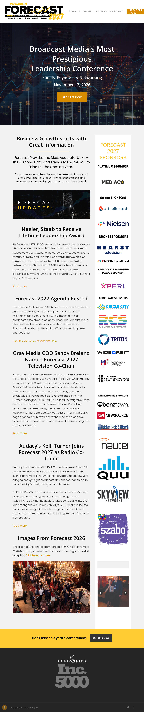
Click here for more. (38, 555)
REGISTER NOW (101, 638)
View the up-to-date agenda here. (35, 340)
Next (125, 593)
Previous (101, 593)
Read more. (20, 286)
